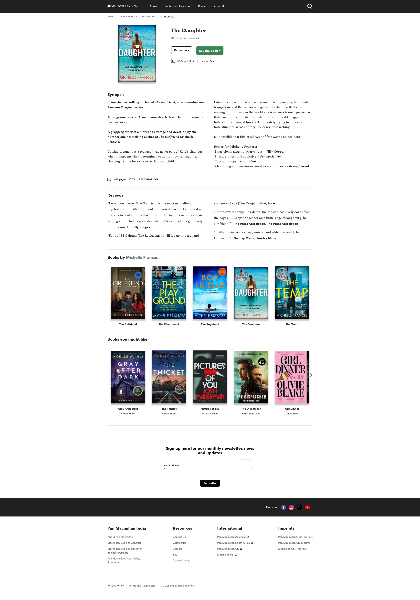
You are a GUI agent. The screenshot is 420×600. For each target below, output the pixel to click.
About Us (219, 6)
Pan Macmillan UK (228, 548)
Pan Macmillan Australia (231, 536)
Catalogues (179, 542)
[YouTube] (307, 507)
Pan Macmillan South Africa (233, 542)
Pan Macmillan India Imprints (295, 536)
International (229, 528)
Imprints (286, 528)
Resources (182, 528)
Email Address (172, 465)
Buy (175, 554)
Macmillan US (225, 554)
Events (202, 6)
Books (153, 6)
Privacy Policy (115, 585)
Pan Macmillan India (126, 528)
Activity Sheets (181, 560)
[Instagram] (291, 507)
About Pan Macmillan (120, 536)
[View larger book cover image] (137, 53)
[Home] (122, 6)
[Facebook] (283, 507)
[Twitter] (299, 507)
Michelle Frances (149, 16)
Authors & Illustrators (177, 6)
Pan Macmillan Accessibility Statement (123, 560)
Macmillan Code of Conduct (124, 542)
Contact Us (179, 536)
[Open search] (310, 6)
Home (110, 16)
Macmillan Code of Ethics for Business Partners (124, 550)
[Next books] (311, 375)
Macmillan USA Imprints (292, 548)
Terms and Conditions (142, 585)
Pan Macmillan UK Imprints (294, 542)
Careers (177, 548)
